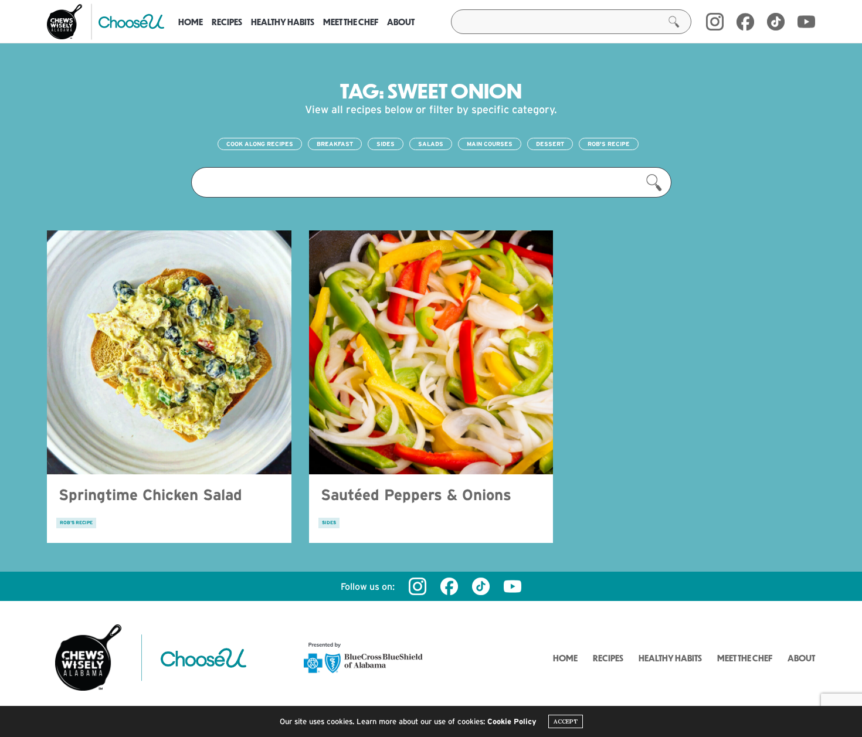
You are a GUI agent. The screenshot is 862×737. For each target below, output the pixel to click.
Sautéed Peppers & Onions (416, 494)
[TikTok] (776, 21)
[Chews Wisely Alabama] (64, 21)
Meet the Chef (350, 22)
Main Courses (490, 144)
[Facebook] (745, 21)
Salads (430, 144)
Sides (385, 144)
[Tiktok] (481, 586)
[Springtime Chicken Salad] (169, 352)
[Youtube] (806, 21)
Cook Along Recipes (259, 144)
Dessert (550, 144)
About (401, 22)
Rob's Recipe (609, 144)
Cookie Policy (512, 721)
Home (190, 22)
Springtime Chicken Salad (150, 494)
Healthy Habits (282, 22)
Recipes (227, 22)
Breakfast (335, 144)
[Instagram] (715, 21)
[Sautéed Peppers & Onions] (431, 352)
